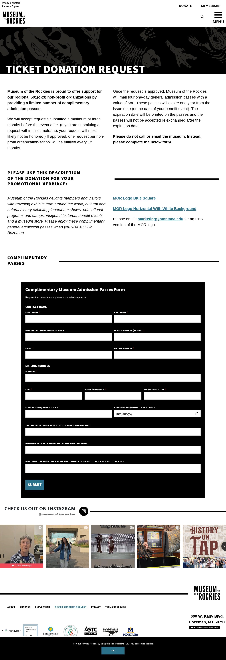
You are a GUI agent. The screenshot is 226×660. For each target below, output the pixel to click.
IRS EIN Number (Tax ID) (129, 330)
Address (31, 371)
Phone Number (124, 348)
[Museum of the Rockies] (57, 17)
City (28, 389)
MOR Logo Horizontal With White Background (154, 208)
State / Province (95, 389)
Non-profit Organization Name (44, 330)
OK (113, 650)
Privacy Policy (89, 643)
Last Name (121, 312)
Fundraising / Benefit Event (42, 407)
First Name (32, 312)
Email (29, 348)
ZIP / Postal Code (155, 389)
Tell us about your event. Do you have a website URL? (58, 425)
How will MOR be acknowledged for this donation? (57, 443)
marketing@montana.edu (160, 219)
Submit (35, 485)
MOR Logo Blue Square (135, 198)
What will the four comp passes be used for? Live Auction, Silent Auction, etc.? (74, 461)
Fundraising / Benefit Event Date (134, 407)
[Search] (202, 17)
